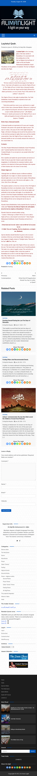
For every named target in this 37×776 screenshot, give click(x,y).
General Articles (5, 573)
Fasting (10, 266)
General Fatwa (7, 578)
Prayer (3, 561)
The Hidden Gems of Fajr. (17, 739)
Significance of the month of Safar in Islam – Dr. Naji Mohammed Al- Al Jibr (22, 708)
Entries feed (4, 633)
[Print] (25, 263)
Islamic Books (4, 691)
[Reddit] (12, 263)
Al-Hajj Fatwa (6, 590)
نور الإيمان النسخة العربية (8, 607)
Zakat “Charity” (5, 564)
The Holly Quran (5, 688)
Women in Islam (5, 596)
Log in (2, 630)
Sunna (3, 555)
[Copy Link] (20, 263)
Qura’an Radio (5, 686)
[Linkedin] (15, 263)
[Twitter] (10, 263)
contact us (4, 697)
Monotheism (4, 558)
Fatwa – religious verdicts (7, 576)
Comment (4, 461)
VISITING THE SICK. (16, 719)
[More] (30, 263)
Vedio (2, 599)
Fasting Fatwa (6, 587)
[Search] (34, 35)
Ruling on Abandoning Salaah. (18, 729)
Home (2, 680)
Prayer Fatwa (6, 581)
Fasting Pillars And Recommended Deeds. (16, 359)
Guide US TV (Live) (6, 694)
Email (3, 492)
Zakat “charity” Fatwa (8, 584)
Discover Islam (5, 549)
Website (4, 501)
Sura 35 (3, 621)
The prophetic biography (7, 593)
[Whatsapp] (17, 263)
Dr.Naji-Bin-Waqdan (25, 47)
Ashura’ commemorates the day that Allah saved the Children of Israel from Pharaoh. (18, 418)
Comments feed (5, 636)
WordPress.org (5, 639)
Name (3, 484)
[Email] (27, 263)
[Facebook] (7, 263)
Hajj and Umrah (5, 570)
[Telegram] (22, 263)
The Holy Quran (5, 552)
